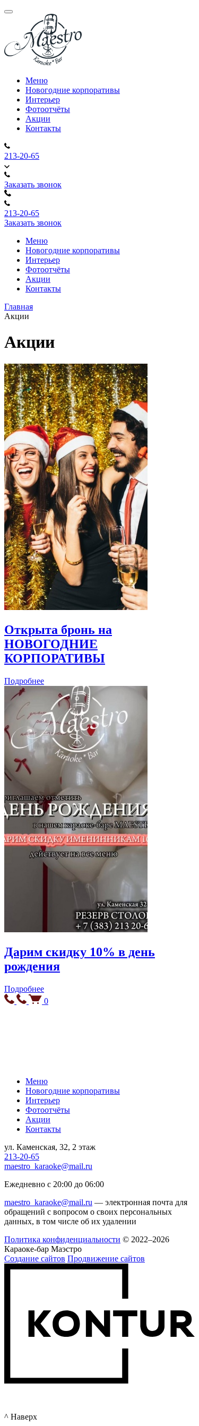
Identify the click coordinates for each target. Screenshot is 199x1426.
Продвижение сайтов (106, 1258)
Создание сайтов (34, 1258)
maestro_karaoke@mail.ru (48, 1166)
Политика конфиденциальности (62, 1239)
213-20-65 (21, 155)
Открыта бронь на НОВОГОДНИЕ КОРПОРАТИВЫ (58, 644)
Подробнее (24, 680)
